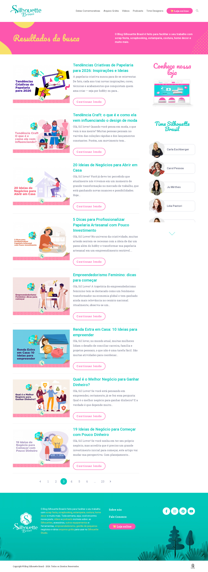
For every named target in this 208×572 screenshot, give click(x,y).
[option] (172, 149)
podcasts (67, 519)
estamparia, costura (83, 512)
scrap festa (52, 512)
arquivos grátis (66, 529)
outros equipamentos (76, 522)
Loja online (124, 526)
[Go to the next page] (110, 481)
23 (102, 481)
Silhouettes (46, 522)
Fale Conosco (118, 516)
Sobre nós (115, 509)
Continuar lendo (89, 101)
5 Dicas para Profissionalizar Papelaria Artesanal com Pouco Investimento (101, 225)
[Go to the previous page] (40, 481)
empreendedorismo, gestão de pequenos (76, 526)
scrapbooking (65, 512)
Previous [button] (172, 233)
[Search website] (197, 11)
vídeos (57, 519)
